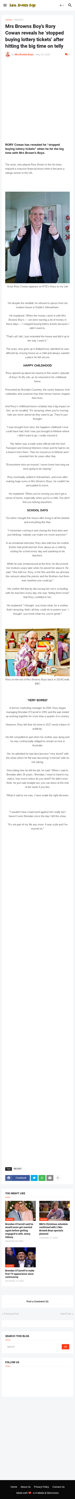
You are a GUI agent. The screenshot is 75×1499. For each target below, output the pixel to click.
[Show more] (57, 1178)
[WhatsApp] (42, 1178)
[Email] (49, 1178)
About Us (26, 1486)
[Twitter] (34, 1178)
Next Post (66, 1313)
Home (8, 20)
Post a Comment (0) (37, 1301)
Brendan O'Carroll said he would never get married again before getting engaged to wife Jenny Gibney (19, 1231)
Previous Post (11, 1313)
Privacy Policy (41, 1486)
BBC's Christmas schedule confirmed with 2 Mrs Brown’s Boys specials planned (53, 1229)
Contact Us (58, 1486)
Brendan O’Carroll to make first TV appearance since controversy (19, 1274)
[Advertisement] (37, 99)
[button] (5, 5)
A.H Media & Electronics (46, 1493)
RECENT (19, 20)
